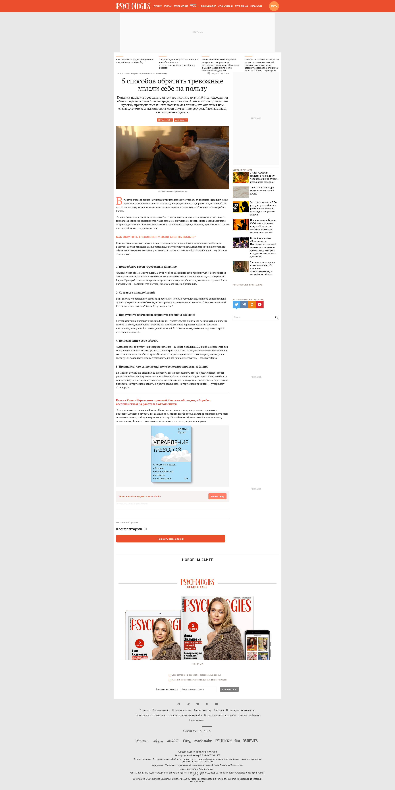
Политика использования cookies (185, 715)
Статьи (167, 6)
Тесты (274, 6)
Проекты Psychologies (249, 715)
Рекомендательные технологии (220, 715)
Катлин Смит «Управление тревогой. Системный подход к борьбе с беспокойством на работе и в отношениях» (163, 402)
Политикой (179, 679)
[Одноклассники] (207, 704)
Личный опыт (208, 6)
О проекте (145, 710)
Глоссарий (256, 6)
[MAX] (179, 704)
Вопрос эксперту (202, 710)
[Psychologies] (133, 6)
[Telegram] (188, 704)
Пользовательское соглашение (150, 715)
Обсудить (215, 73)
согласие (181, 674)
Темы (193, 6)
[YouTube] (216, 704)
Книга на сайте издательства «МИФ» (139, 496)
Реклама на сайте (161, 710)
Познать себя (165, 119)
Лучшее (158, 6)
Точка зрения (181, 6)
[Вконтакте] (198, 704)
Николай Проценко (130, 522)
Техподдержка (196, 720)
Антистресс (181, 119)
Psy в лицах (241, 6)
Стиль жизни (225, 6)
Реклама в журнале (182, 710)
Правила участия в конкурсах (241, 710)
